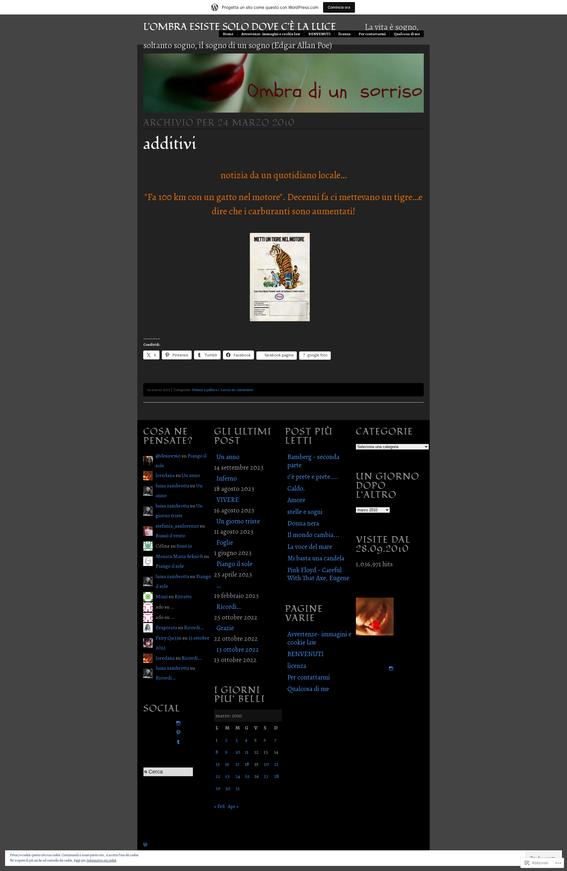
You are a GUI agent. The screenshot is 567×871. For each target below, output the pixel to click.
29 (218, 788)
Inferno (226, 478)
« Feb (219, 806)
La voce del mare (309, 546)
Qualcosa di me (407, 34)
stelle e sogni (304, 511)
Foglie (224, 542)
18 (247, 764)
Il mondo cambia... (313, 534)
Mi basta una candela (315, 558)
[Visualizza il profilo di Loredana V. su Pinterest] (177, 732)
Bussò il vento (170, 535)
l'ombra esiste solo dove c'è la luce (239, 26)
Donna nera (303, 523)
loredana (165, 475)
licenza (344, 34)
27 (266, 776)
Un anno (191, 475)
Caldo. (296, 488)
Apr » (233, 806)
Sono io (184, 545)
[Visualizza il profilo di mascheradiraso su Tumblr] (177, 742)
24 (237, 776)
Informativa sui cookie (101, 860)
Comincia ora (339, 7)
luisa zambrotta (172, 485)
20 (266, 764)
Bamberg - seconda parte (313, 460)
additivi (169, 144)
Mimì (162, 596)
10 (237, 751)
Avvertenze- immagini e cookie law (270, 34)
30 (227, 788)
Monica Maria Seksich (179, 556)
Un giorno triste (238, 521)
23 (227, 776)
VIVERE (227, 499)
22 (218, 776)
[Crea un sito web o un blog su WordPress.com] (145, 844)
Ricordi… (194, 627)
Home (228, 34)
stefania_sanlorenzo (177, 525)
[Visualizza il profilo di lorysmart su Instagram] (177, 723)
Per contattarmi (372, 34)
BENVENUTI (319, 34)
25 (247, 776)
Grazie (225, 627)
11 (246, 751)
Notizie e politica (204, 389)
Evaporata (166, 627)
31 (237, 788)
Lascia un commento (237, 389)
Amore (296, 500)
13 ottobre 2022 (237, 649)
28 (276, 776)
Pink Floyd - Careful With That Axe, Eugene (318, 574)
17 (237, 764)
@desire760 (168, 455)
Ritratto (183, 596)
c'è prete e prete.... (312, 476)
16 (227, 764)
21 (276, 764)
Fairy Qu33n (169, 637)
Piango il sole (170, 566)
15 (218, 764)
